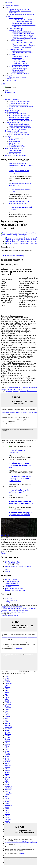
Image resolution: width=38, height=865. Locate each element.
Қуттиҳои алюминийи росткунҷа (23, 45)
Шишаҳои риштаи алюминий (22, 23)
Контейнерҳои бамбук (19, 68)
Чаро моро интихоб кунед (17, 77)
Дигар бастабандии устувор (18, 66)
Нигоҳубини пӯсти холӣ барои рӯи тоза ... (19, 172)
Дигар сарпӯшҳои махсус (20, 65)
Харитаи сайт (17, 607)
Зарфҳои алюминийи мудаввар (22, 35)
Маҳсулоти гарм (6, 607)
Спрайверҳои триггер (19, 63)
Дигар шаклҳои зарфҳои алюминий (24, 39)
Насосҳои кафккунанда (20, 56)
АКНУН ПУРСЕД (7, 535)
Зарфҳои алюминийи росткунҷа (23, 33)
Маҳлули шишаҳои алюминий (19, 9)
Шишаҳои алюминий (16, 18)
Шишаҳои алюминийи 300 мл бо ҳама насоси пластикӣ (21, 502)
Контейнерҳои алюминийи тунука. (12, 612)
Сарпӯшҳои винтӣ (18, 61)
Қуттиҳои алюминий (16, 40)
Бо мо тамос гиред (11, 80)
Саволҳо (7, 602)
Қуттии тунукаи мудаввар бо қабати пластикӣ (21, 391)
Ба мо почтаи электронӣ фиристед (12, 255)
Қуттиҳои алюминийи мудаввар (23, 44)
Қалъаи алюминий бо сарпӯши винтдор (14, 608)
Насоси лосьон (17, 58)
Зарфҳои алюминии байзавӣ (21, 32)
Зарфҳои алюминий (15, 30)
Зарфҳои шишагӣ (18, 72)
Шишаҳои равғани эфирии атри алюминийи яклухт (20, 514)
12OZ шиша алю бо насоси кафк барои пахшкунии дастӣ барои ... (20, 478)
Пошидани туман (18, 59)
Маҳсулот (8, 16)
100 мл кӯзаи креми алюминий (17, 451)
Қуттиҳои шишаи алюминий (22, 21)
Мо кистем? (9, 75)
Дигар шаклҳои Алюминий (21, 47)
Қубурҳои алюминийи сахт (21, 51)
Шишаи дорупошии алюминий (19, 610)
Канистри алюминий (16, 28)
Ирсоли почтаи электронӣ (9, 615)
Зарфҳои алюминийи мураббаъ (22, 37)
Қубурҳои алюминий (16, 49)
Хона (6, 90)
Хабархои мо (9, 79)
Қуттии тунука (10, 92)
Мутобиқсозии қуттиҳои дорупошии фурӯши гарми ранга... (20, 465)
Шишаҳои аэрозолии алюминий (23, 19)
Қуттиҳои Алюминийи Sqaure (22, 42)
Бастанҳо (12, 54)
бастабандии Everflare (12, 5)
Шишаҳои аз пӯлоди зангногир (19, 73)
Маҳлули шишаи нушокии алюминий (21, 14)
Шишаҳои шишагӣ (18, 70)
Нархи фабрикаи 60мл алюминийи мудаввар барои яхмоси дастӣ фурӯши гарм (19, 388)
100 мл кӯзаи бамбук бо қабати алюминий (19, 491)
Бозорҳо (7, 7)
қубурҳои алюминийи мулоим (22, 52)
